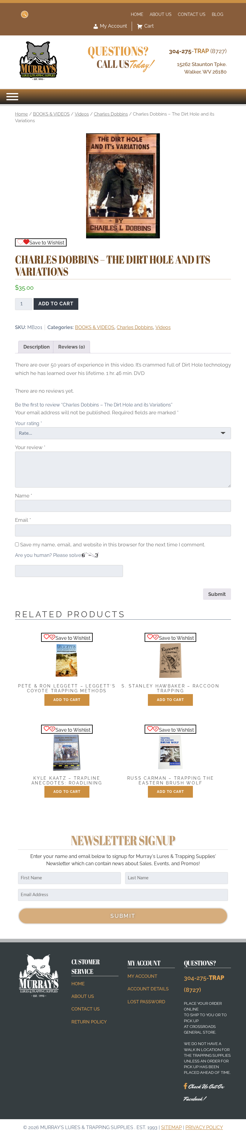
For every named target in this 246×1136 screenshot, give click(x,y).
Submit (122, 916)
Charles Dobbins (111, 113)
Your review (30, 447)
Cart (149, 26)
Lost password (146, 1002)
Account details (148, 989)
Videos (82, 113)
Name (23, 496)
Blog (217, 14)
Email (23, 520)
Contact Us (192, 14)
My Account (113, 26)
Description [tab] (36, 347)
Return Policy (89, 1021)
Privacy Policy (204, 1127)
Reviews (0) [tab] (71, 347)
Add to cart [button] (66, 700)
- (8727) (197, 51)
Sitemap (171, 1127)
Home (137, 14)
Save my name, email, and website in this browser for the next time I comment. (112, 545)
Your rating (28, 423)
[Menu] (12, 96)
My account (142, 976)
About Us (161, 14)
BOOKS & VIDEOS (51, 113)
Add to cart (56, 304)
